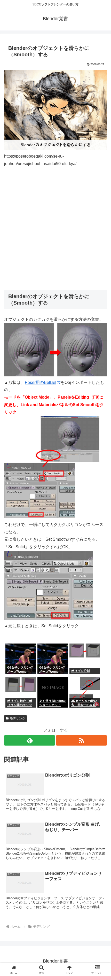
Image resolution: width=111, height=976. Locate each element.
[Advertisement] (55, 228)
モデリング (17, 718)
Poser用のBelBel (40, 382)
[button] (100, 749)
